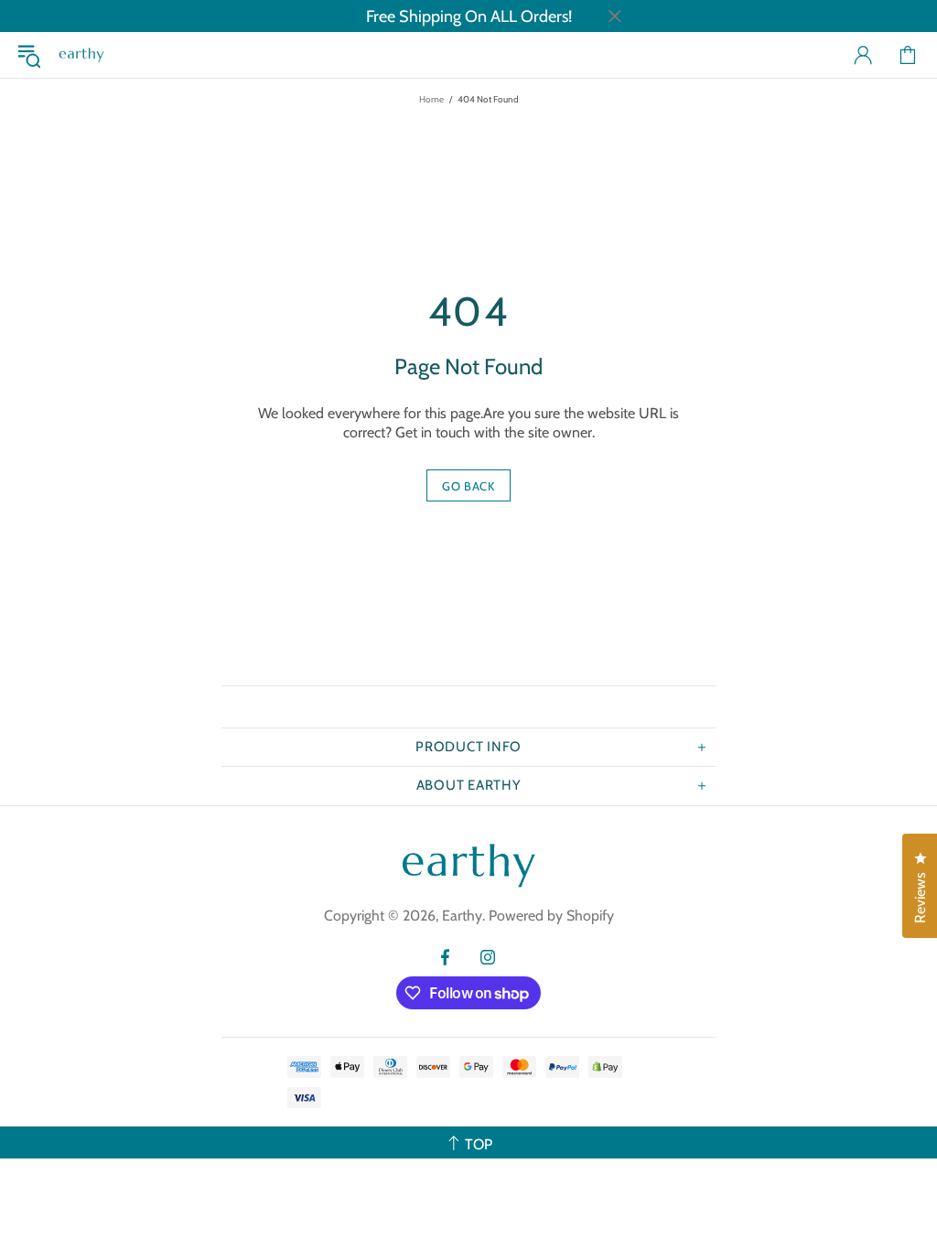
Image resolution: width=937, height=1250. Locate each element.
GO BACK (468, 486)
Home (431, 99)
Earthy (81, 55)
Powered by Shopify (551, 915)
